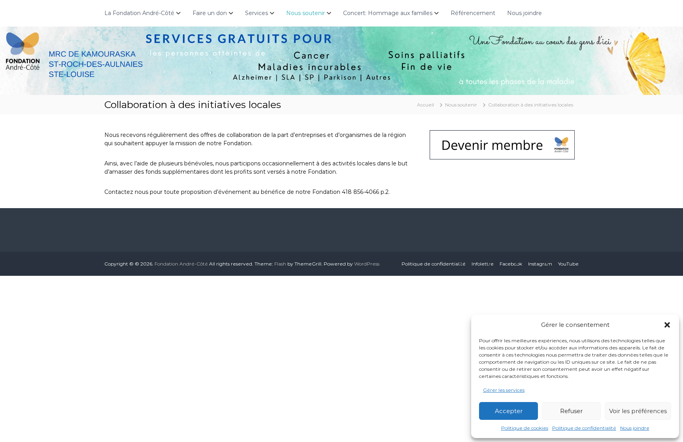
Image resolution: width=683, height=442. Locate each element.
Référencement (473, 13)
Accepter (509, 411)
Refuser (571, 411)
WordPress (366, 264)
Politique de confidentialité (584, 428)
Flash (280, 264)
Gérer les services (504, 390)
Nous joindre (634, 428)
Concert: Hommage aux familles (387, 13)
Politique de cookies (524, 428)
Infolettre (483, 264)
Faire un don (209, 13)
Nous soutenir (305, 13)
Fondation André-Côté (182, 264)
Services (256, 13)
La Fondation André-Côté (139, 13)
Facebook (511, 264)
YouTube (568, 264)
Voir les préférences (638, 411)
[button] (667, 325)
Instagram (540, 264)
